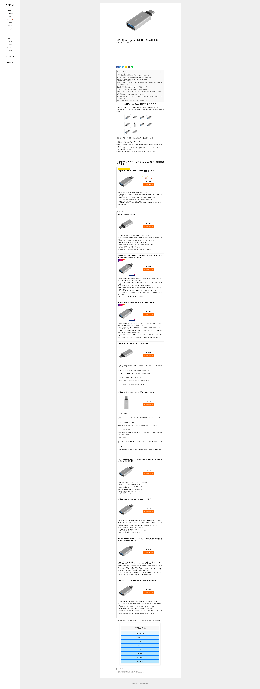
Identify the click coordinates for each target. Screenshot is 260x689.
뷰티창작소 (140, 653)
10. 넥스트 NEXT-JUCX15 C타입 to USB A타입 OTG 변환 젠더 (133, 100)
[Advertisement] (140, 55)
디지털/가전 (10, 19)
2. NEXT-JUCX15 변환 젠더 (124, 80)
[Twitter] (13, 56)
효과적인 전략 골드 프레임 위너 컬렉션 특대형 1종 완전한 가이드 (131, 672)
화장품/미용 (10, 47)
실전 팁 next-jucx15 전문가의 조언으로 (127, 74)
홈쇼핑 (10, 50)
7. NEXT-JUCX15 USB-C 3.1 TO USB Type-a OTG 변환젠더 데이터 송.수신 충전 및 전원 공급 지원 (139, 92)
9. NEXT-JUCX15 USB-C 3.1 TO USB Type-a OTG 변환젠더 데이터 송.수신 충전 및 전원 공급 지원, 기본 (140, 97)
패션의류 (10, 41)
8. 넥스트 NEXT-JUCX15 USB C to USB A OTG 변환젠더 (132, 94)
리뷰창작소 (140, 657)
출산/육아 (10, 38)
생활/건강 (10, 25)
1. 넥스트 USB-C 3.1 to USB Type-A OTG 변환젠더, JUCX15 (132, 79)
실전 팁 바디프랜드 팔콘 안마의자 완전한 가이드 (128, 671)
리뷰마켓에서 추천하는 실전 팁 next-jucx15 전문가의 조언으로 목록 (134, 77)
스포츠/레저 (10, 28)
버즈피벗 (140, 649)
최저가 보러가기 (148, 184)
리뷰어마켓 (140, 661)
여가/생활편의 (10, 35)
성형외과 (140, 645)
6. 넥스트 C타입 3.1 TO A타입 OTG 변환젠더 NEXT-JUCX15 (132, 89)
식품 (10, 32)
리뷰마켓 (10, 4)
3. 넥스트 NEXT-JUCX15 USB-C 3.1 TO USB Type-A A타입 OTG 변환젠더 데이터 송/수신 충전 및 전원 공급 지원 (140, 83)
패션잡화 (10, 44)
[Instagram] (10, 56)
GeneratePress (145, 683)
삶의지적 (140, 637)
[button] (12, 10)
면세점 (10, 22)
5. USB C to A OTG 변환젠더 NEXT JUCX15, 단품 (130, 87)
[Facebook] (6, 56)
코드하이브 (140, 641)
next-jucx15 (120, 669)
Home (9, 10)
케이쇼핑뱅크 (140, 633)
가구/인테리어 (10, 13)
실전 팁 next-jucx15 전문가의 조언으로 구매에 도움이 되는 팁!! (135, 75)
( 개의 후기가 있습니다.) (148, 178)
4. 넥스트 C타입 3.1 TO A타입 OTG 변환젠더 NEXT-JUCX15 (132, 86)
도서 (10, 16)
